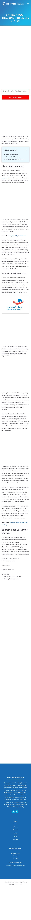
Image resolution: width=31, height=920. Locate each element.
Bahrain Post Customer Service (15, 159)
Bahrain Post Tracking (12, 157)
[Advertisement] (15, 42)
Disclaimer (11, 882)
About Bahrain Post (12, 154)
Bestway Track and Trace (11, 579)
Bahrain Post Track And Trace (13, 576)
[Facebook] (13, 811)
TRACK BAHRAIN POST (15, 97)
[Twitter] (16, 811)
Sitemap (25, 882)
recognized (5, 178)
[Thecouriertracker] (13, 4)
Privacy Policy (18, 882)
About (15, 833)
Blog (15, 836)
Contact (15, 839)
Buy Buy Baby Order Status (18, 236)
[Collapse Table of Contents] (27, 150)
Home (15, 827)
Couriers (6, 574)
